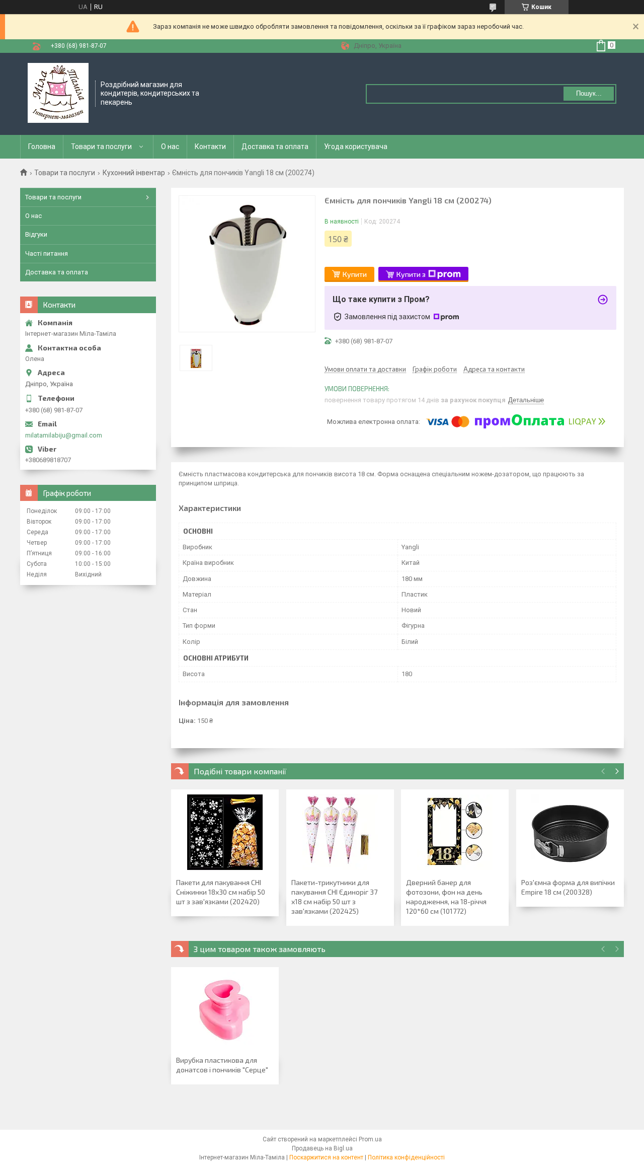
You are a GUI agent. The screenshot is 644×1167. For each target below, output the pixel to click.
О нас (170, 146)
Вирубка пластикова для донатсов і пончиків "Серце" (222, 1065)
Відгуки (36, 234)
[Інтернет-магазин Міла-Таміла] (58, 93)
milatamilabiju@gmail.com (63, 435)
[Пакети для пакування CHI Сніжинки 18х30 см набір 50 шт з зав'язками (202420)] (225, 832)
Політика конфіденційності (406, 1157)
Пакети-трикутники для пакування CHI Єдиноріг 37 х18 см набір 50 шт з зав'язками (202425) (334, 896)
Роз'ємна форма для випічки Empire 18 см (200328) (568, 887)
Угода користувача (355, 146)
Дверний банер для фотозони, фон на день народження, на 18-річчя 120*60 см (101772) (446, 896)
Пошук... (589, 93)
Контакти (210, 146)
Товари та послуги (101, 146)
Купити (355, 274)
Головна (41, 146)
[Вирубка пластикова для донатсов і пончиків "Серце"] (225, 1010)
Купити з (411, 274)
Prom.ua (370, 1139)
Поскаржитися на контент (326, 1157)
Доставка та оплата (275, 146)
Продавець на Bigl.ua (322, 1148)
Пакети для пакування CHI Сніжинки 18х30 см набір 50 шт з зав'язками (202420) (220, 892)
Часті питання (46, 253)
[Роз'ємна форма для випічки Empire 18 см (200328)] (570, 832)
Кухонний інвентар (134, 173)
